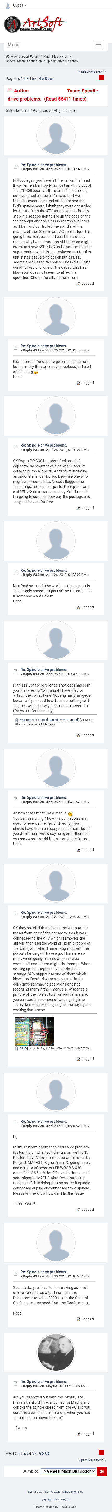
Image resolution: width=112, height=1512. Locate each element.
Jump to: (31, 1471)
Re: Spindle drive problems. (44, 165)
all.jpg (23, 1048)
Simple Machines (72, 1491)
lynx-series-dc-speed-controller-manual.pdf (49, 720)
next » (101, 71)
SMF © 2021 (52, 1491)
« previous (86, 71)
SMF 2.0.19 (35, 1491)
